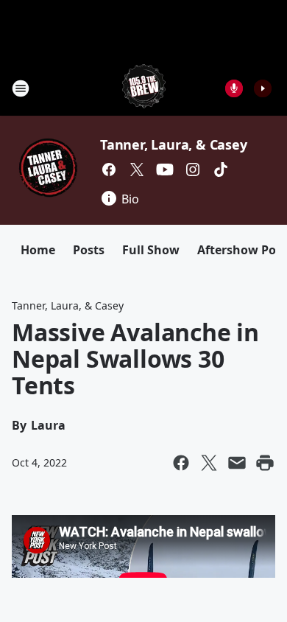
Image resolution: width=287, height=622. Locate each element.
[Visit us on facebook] (109, 169)
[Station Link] (144, 88)
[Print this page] (265, 462)
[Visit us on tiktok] (221, 169)
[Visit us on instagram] (193, 169)
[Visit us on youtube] (165, 169)
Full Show (151, 250)
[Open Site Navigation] (20, 88)
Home (38, 250)
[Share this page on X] (209, 462)
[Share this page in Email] (237, 462)
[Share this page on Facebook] (181, 462)
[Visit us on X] (137, 169)
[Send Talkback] (234, 88)
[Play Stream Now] (263, 88)
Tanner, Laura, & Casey (173, 144)
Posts (88, 250)
